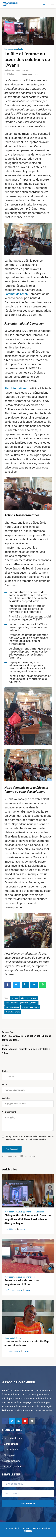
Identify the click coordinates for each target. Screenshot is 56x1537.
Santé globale (10, 1338)
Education (40, 1212)
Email (4, 1084)
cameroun (14, 998)
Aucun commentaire (30, 74)
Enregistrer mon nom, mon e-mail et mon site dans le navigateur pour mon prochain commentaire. (30, 1138)
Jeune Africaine (12, 1003)
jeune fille (24, 1003)
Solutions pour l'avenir (30, 1007)
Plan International (15, 388)
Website (6, 1098)
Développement (10, 49)
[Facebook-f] (5, 1421)
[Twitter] (12, 1421)
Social (20, 49)
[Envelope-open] (32, 1421)
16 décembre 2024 (12, 1290)
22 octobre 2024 (11, 1351)
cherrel (13, 74)
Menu (52, 4)
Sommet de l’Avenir (16, 294)
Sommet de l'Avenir (13, 1012)
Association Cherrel (37, 1529)
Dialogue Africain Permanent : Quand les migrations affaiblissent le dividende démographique (27, 1219)
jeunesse (34, 1003)
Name (5, 1071)
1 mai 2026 (8, 1229)
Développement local (26, 1212)
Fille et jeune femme (28, 998)
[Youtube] (25, 1421)
